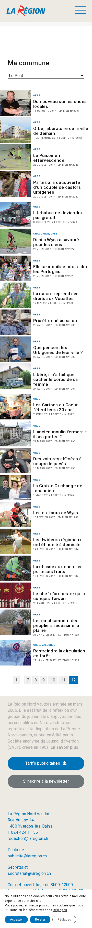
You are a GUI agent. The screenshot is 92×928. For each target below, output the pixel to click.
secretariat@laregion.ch (29, 873)
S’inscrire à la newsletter (46, 781)
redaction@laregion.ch (28, 838)
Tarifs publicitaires (42, 763)
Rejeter (40, 919)
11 (63, 680)
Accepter (16, 919)
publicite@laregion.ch (27, 856)
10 (53, 680)
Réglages (60, 910)
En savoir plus (64, 747)
